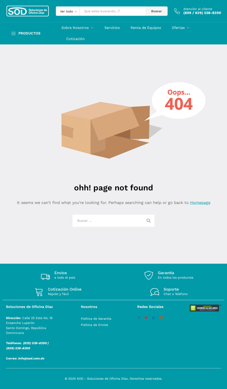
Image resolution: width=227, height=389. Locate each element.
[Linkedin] (154, 317)
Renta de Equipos (146, 28)
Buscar (156, 11)
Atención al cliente (197, 9)
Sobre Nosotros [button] (75, 28)
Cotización (75, 39)
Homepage (200, 202)
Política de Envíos (94, 325)
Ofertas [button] (178, 28)
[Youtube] (146, 317)
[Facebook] (139, 317)
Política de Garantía (96, 318)
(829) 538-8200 (35, 343)
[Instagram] (161, 317)
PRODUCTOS (29, 33)
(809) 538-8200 (18, 348)
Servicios (112, 28)
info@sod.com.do (31, 358)
